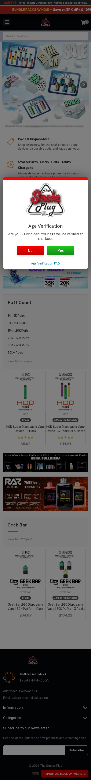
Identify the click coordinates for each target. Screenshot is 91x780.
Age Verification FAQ (45, 263)
